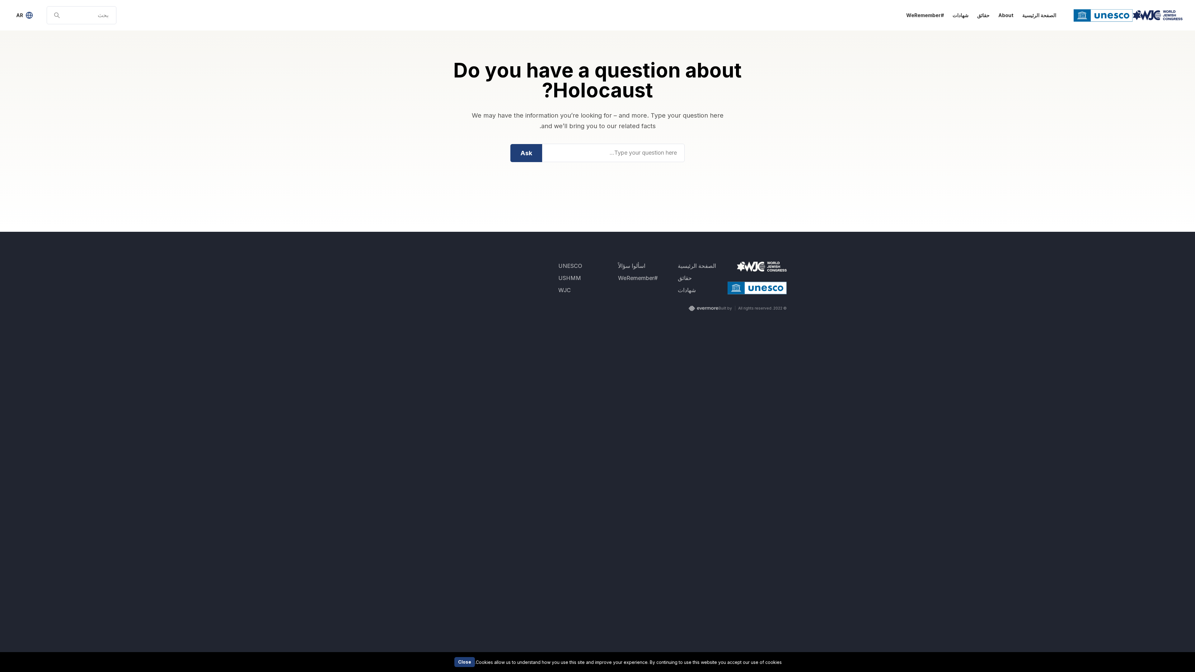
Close (464, 662)
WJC (564, 290)
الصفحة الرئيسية (1038, 15)
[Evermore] (703, 308)
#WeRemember (925, 15)
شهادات (960, 15)
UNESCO (570, 266)
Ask (526, 153)
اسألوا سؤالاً (631, 266)
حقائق (983, 15)
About (1006, 15)
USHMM (569, 278)
